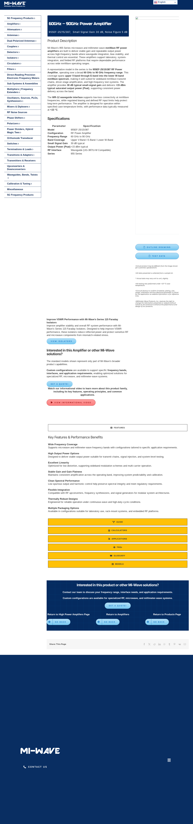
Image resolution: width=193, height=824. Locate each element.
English (161, 2)
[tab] (117, 427)
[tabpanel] (117, 475)
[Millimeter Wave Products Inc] (15, 2)
